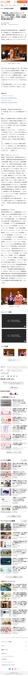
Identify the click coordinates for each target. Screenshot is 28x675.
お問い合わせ (14, 387)
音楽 (9, 370)
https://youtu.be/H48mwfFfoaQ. (9, 98)
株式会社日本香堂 (5, 23)
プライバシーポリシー (7, 662)
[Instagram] (15, 669)
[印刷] (17, 376)
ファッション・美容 (21, 5)
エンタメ (6, 5)
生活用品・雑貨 (4, 373)
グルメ (10, 5)
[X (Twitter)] (11, 376)
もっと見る (23, 460)
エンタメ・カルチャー (13, 367)
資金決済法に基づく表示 (8, 665)
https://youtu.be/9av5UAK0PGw (9, 102)
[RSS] (18, 669)
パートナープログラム (7, 656)
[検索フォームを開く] (15, 2)
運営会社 (3, 653)
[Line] (14, 376)
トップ (2, 637)
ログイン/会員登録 (22, 1)
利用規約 (3, 659)
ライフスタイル (22, 367)
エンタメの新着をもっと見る (14, 516)
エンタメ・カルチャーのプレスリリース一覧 (16, 637)
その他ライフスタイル (16, 370)
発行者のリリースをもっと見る (14, 452)
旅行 (14, 5)
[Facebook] (8, 376)
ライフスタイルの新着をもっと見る (14, 577)
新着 (2, 5)
